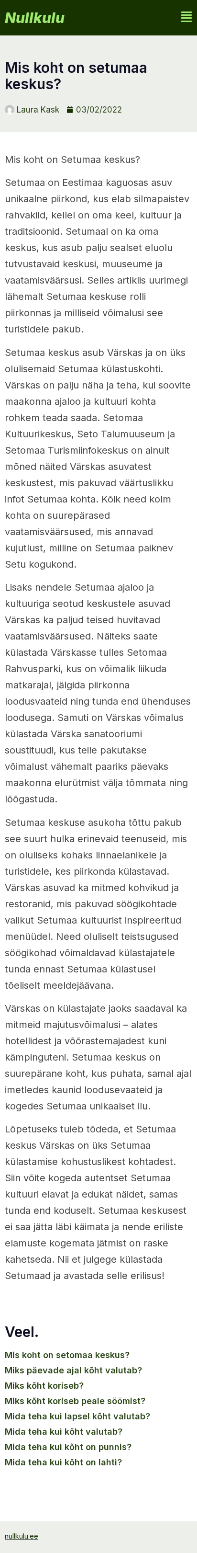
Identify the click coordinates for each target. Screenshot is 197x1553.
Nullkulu (35, 17)
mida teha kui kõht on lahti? (63, 1462)
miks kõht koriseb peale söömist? (75, 1401)
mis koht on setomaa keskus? (67, 1355)
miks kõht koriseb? (44, 1386)
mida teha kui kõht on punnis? (68, 1447)
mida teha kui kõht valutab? (63, 1432)
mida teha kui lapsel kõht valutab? (77, 1416)
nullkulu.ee (21, 1536)
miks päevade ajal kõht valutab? (73, 1370)
